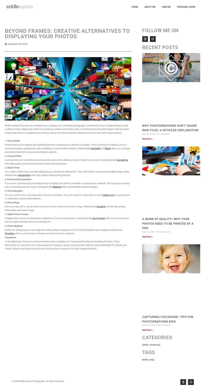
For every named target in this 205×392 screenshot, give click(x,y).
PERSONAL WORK (186, 7)
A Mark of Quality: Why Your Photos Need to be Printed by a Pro (168, 223)
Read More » (147, 139)
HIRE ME (166, 7)
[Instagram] (153, 39)
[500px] (145, 39)
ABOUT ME (150, 7)
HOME (135, 7)
